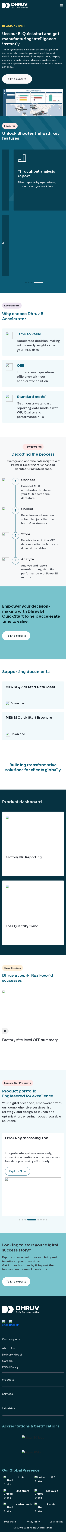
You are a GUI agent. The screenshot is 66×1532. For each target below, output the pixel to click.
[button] (26, 282)
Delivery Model (12, 1354)
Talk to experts (16, 79)
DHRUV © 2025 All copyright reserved (33, 1527)
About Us (8, 1348)
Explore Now (17, 1171)
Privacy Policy (33, 1521)
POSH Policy (10, 1367)
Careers (7, 1361)
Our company (11, 1339)
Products (8, 1379)
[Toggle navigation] (61, 5)
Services (7, 1394)
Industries (8, 1408)
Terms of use (9, 1521)
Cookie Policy (56, 1521)
